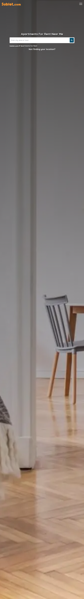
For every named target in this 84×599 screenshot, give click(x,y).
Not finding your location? (42, 49)
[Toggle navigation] (80, 4)
